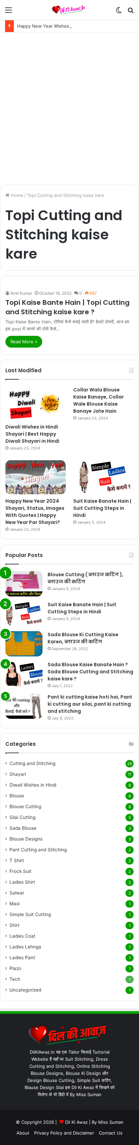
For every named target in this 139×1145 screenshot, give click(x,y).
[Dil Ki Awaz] (69, 10)
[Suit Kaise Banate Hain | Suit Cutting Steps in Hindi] (103, 477)
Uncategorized (25, 990)
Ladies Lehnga (25, 946)
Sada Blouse (22, 828)
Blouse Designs (26, 839)
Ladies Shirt (22, 882)
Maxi (14, 903)
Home (16, 195)
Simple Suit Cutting (30, 914)
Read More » (23, 341)
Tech (14, 979)
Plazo (15, 968)
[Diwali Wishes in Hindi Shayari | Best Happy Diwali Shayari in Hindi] (35, 403)
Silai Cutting (22, 817)
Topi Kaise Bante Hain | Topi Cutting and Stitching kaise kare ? (67, 307)
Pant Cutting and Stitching (38, 849)
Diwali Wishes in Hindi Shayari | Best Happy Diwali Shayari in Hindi (32, 433)
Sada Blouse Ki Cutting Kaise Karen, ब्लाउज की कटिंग (83, 638)
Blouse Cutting (25, 806)
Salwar (16, 893)
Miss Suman (110, 1122)
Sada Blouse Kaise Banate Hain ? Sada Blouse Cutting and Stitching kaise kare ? (90, 671)
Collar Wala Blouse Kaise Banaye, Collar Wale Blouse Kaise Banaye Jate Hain (98, 400)
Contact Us (110, 1133)
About (23, 1133)
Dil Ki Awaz (76, 1122)
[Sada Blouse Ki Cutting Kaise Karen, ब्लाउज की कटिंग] (24, 643)
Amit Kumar (21, 293)
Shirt (14, 925)
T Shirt (16, 860)
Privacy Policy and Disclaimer (64, 1133)
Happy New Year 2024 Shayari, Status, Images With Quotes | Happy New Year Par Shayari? (34, 512)
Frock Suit (20, 871)
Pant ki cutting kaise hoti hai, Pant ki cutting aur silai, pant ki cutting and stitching (90, 704)
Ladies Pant (22, 957)
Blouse (16, 795)
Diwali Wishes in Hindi (32, 785)
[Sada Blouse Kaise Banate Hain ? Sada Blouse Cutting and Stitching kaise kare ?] (24, 673)
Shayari (17, 774)
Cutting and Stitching (32, 763)
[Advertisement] (69, 108)
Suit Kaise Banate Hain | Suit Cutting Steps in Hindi (102, 508)
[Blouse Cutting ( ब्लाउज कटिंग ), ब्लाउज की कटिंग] (24, 583)
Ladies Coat (22, 936)
